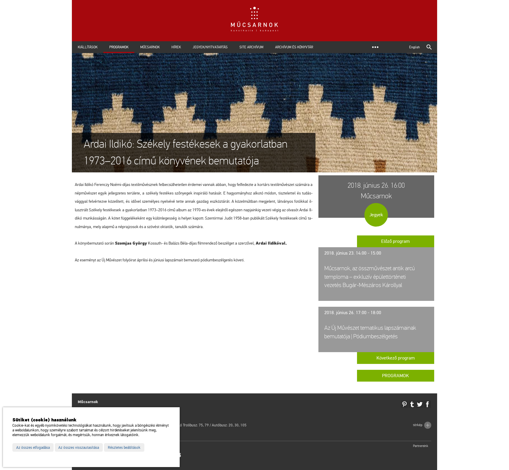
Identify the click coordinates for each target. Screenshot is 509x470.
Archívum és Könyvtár (294, 47)
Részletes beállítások (124, 447)
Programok (118, 47)
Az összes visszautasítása (78, 447)
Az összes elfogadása (33, 447)
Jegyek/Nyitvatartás (210, 47)
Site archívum (251, 47)
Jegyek (376, 215)
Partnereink (420, 446)
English (414, 47)
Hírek (176, 47)
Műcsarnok (150, 47)
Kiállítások (87, 47)
